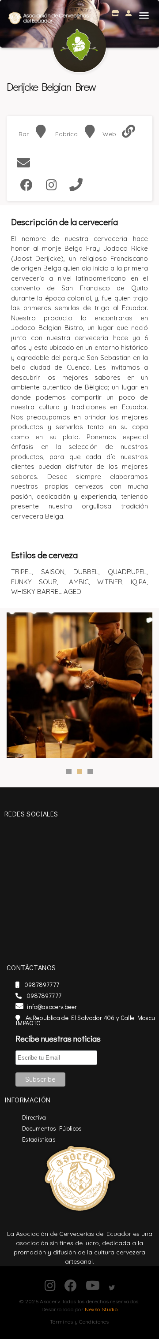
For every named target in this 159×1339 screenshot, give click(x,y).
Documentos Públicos (52, 1128)
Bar (24, 134)
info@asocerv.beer (52, 1006)
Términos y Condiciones (79, 1321)
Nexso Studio (101, 1309)
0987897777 (41, 984)
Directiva (34, 1117)
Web (109, 134)
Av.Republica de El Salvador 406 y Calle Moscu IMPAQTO (85, 1020)
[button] (144, 15)
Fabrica (66, 134)
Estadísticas (39, 1139)
